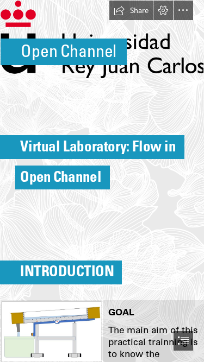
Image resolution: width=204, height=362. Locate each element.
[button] (131, 10)
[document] (102, 181)
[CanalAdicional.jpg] (51, 331)
